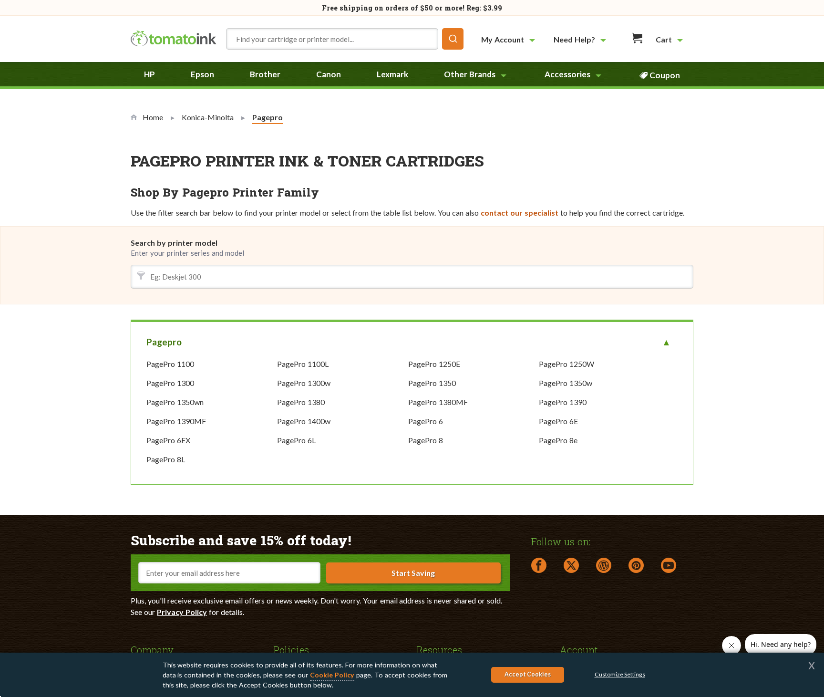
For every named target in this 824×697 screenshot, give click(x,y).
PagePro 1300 (170, 382)
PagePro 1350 (432, 382)
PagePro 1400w (303, 421)
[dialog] (412, 675)
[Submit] (453, 39)
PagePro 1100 (170, 363)
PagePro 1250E (434, 363)
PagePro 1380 (301, 401)
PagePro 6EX (168, 440)
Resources (439, 649)
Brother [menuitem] (265, 74)
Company (152, 649)
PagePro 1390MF (176, 421)
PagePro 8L (165, 459)
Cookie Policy (332, 675)
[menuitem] (509, 39)
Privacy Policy (182, 611)
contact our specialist (519, 212)
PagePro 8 (425, 440)
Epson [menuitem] (202, 74)
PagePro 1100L (303, 363)
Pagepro (164, 341)
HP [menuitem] (149, 74)
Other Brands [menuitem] (469, 74)
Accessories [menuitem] (567, 74)
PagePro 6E (558, 421)
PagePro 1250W (566, 363)
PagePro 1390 (563, 401)
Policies (291, 649)
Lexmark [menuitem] (392, 74)
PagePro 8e (558, 440)
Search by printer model (174, 242)
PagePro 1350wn (175, 401)
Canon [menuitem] (328, 74)
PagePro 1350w (565, 382)
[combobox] (345, 39)
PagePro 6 (425, 421)
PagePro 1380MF (438, 401)
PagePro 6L (296, 440)
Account (579, 649)
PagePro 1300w (303, 382)
